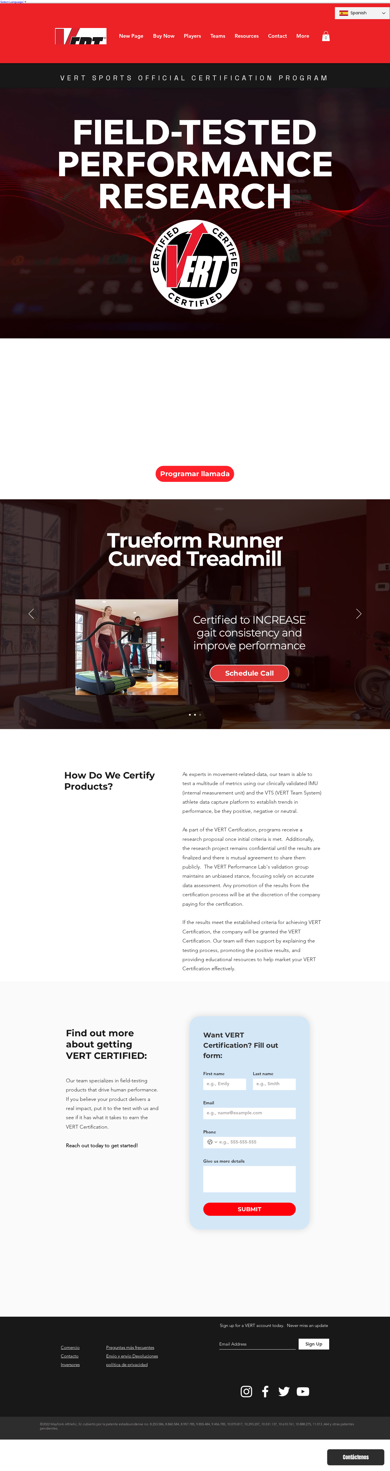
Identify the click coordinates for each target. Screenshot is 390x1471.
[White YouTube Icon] (303, 1391)
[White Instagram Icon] (246, 1391)
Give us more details (224, 1161)
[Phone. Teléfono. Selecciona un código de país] (212, 1142)
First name (214, 1073)
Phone (209, 1132)
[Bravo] (195, 715)
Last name (263, 1073)
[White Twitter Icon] (284, 1391)
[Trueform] (200, 715)
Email (208, 1102)
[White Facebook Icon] (265, 1391)
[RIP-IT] (190, 715)
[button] (192, 36)
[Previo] (31, 614)
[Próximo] (358, 614)
